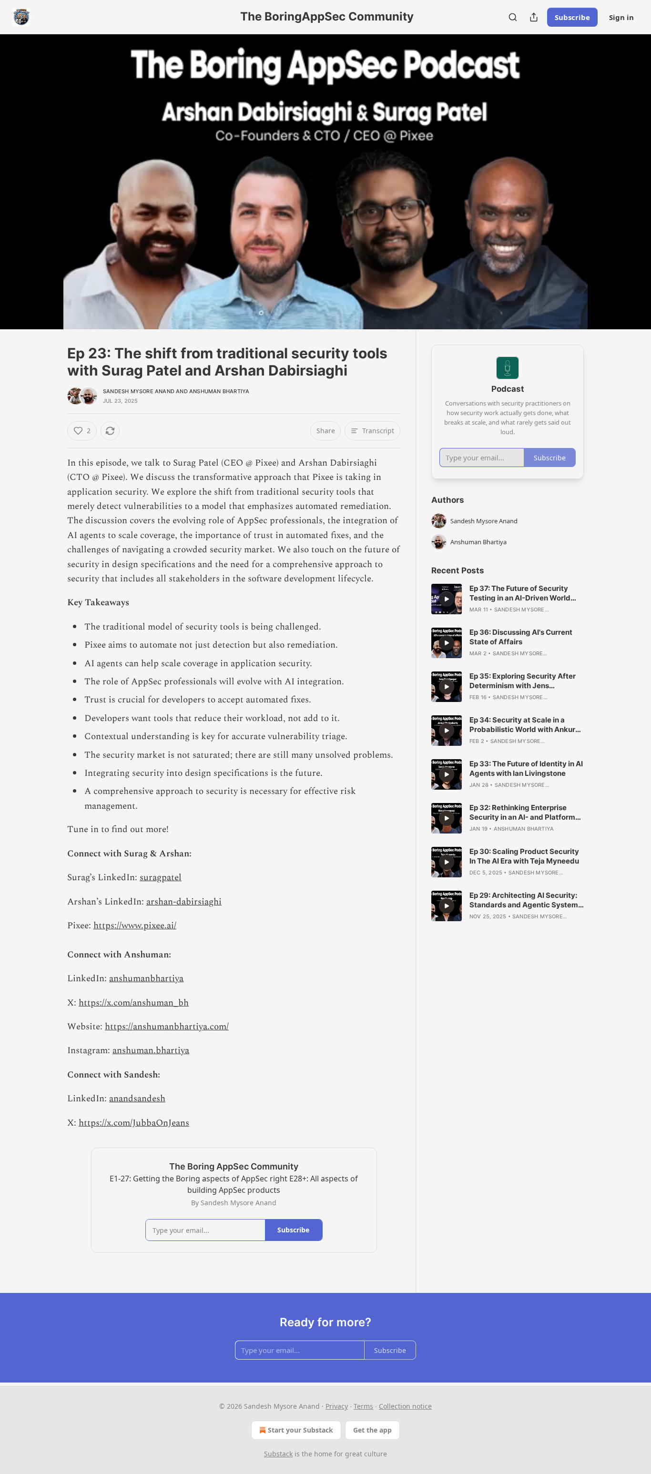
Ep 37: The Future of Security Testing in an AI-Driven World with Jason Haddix (519, 593)
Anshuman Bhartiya (219, 391)
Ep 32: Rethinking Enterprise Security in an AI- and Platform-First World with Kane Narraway (524, 812)
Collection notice (405, 1406)
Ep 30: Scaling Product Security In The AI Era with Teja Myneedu (524, 856)
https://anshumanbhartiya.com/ (167, 1027)
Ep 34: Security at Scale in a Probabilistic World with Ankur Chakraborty (522, 724)
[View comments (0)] (607, 187)
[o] (446, 599)
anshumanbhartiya (146, 979)
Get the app (372, 1429)
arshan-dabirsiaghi (184, 902)
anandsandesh (137, 1099)
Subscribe (572, 17)
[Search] (512, 17)
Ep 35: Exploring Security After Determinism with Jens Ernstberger (522, 681)
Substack (278, 1453)
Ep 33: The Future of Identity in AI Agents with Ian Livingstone (526, 768)
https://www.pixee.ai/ (134, 926)
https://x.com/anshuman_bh (134, 1003)
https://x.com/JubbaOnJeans (134, 1123)
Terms (363, 1406)
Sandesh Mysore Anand (138, 391)
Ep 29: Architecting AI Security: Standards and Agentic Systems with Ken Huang (525, 900)
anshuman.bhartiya (150, 1050)
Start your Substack (300, 1429)
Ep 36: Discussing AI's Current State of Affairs (520, 637)
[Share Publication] (533, 17)
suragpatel (161, 877)
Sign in (621, 17)
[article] (507, 599)
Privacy (337, 1406)
